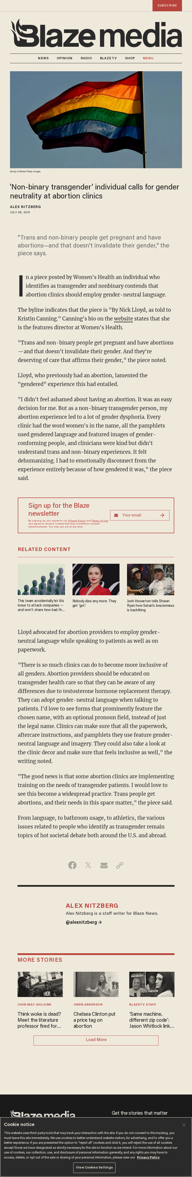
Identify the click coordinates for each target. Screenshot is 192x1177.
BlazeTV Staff (142, 1004)
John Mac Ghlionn (34, 1004)
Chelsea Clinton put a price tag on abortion (95, 1020)
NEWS (43, 58)
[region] (96, 1147)
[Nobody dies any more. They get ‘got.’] (96, 578)
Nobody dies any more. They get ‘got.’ (94, 604)
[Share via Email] (104, 865)
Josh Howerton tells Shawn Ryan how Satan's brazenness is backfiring (150, 606)
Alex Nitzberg (25, 207)
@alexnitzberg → (84, 922)
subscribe (167, 5)
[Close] (184, 1125)
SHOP (130, 58)
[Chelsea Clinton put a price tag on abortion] (96, 983)
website (123, 319)
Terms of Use (100, 521)
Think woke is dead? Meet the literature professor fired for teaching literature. (39, 1021)
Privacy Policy (77, 521)
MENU (148, 58)
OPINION (65, 58)
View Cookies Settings (94, 1167)
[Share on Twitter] (88, 865)
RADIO (86, 58)
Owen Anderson (88, 1004)
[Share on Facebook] (72, 865)
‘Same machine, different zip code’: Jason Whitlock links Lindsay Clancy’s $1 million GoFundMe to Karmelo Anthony (151, 1021)
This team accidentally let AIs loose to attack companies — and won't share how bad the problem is (41, 605)
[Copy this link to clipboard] (120, 865)
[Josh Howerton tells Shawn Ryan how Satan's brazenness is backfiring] (150, 578)
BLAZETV (108, 58)
